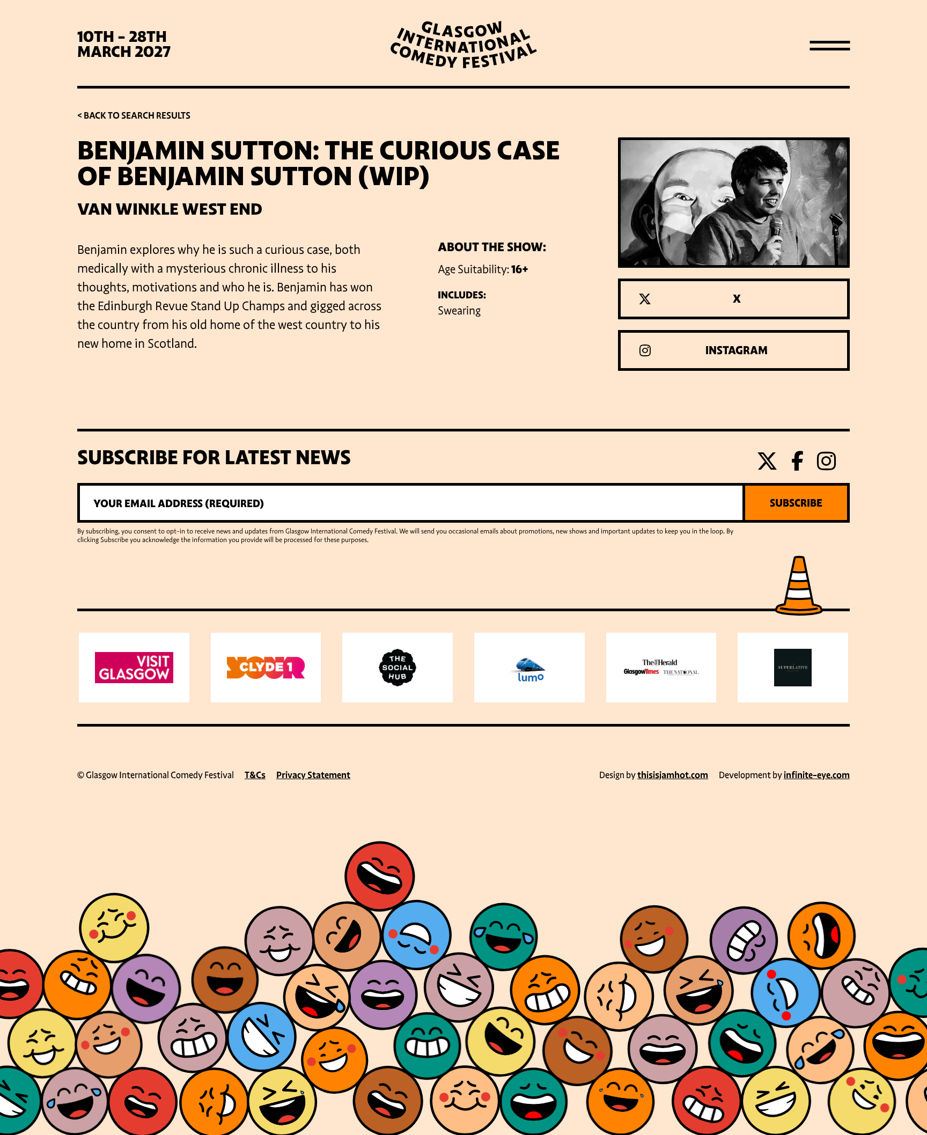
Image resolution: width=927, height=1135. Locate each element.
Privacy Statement (313, 775)
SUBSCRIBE (796, 503)
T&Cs (255, 775)
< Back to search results (133, 115)
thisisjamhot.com (672, 775)
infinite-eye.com (817, 775)
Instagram (736, 350)
